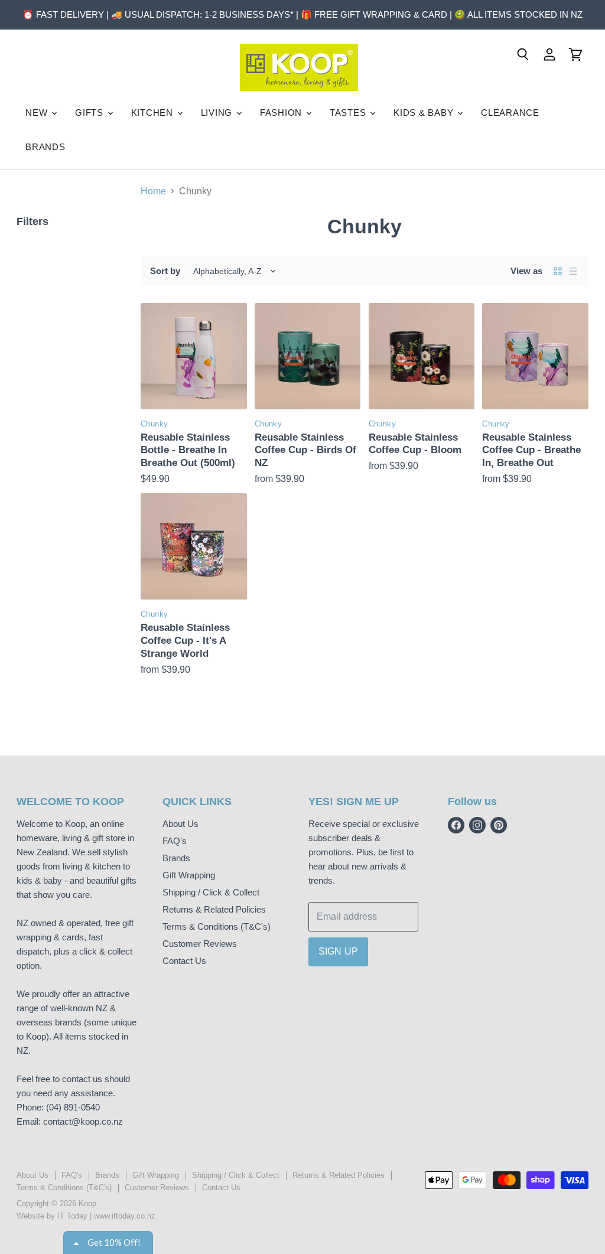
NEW (37, 113)
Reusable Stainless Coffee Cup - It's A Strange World (185, 640)
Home (153, 191)
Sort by (165, 271)
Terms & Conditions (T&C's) (216, 926)
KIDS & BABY (424, 113)
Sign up (338, 951)
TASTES (349, 113)
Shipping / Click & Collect (210, 892)
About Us (180, 824)
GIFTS (90, 113)
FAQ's (174, 841)
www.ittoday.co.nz (124, 1215)
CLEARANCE (510, 113)
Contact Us (184, 961)
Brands (176, 858)
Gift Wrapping (188, 875)
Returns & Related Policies (214, 909)
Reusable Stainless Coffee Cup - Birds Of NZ (305, 450)
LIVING (218, 113)
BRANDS (45, 147)
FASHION (282, 113)
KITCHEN (153, 113)
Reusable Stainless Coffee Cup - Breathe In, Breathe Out (531, 450)
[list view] (573, 271)
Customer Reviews (199, 944)
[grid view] (558, 271)
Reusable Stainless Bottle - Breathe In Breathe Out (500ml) (188, 450)
